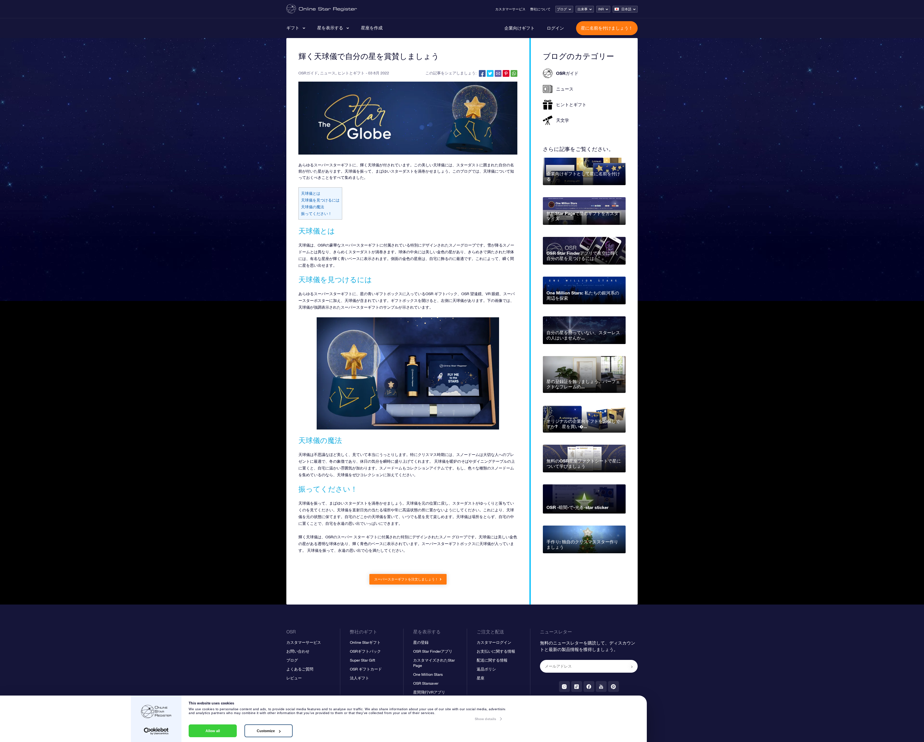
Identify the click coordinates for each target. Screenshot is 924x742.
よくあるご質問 (299, 669)
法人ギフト (359, 678)
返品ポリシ (486, 669)
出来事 (583, 9)
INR (601, 9)
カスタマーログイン (494, 642)
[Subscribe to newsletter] (632, 667)
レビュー (294, 678)
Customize (266, 731)
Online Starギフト (365, 642)
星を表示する (330, 27)
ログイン (555, 28)
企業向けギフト (519, 28)
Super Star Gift (362, 660)
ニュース (327, 73)
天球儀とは (310, 193)
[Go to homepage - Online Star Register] (321, 9)
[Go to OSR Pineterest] (613, 686)
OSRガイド (308, 73)
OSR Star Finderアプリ (432, 651)
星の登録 (421, 642)
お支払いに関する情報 (496, 651)
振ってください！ (316, 213)
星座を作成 (372, 27)
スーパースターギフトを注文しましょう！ (406, 579)
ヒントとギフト (351, 73)
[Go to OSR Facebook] (589, 686)
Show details (485, 719)
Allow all (212, 731)
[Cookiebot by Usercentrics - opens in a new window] (156, 731)
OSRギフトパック (365, 651)
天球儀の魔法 (312, 207)
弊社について (540, 9)
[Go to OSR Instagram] (564, 686)
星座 (480, 678)
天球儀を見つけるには (320, 200)
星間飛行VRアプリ (429, 692)
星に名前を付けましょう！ (607, 28)
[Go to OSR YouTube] (601, 686)
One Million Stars (428, 674)
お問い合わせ (297, 651)
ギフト (292, 27)
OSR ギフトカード (366, 669)
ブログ (562, 9)
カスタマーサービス (510, 9)
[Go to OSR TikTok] (576, 686)
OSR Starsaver (425, 683)
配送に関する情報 (492, 660)
